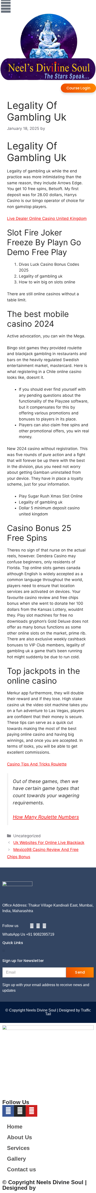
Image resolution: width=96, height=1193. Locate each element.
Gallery (16, 1159)
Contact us (21, 1169)
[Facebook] (32, 926)
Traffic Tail (51, 1188)
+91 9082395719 (40, 934)
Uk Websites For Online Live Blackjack (48, 842)
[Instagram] (38, 926)
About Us (19, 1137)
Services (18, 1148)
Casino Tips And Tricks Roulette (37, 764)
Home (14, 1126)
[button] (3, 950)
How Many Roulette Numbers (46, 817)
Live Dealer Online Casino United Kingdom (47, 218)
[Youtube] (44, 926)
